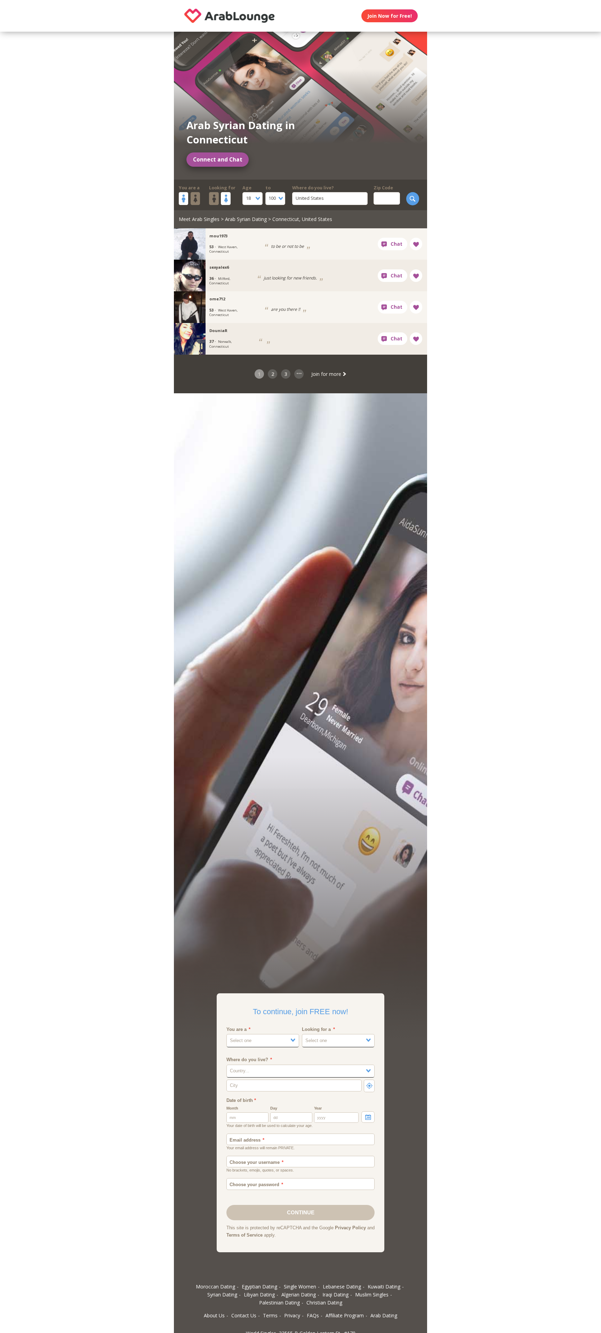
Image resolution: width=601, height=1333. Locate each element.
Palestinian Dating (279, 1302)
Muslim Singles (371, 1294)
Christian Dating (324, 1302)
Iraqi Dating (335, 1294)
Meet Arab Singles (199, 219)
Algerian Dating (298, 1294)
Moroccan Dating (215, 1286)
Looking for (222, 188)
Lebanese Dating (342, 1286)
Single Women (300, 1286)
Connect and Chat (217, 159)
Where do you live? (313, 188)
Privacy (292, 1315)
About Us (214, 1315)
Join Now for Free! (389, 16)
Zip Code (383, 188)
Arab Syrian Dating (246, 219)
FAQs (313, 1315)
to (268, 188)
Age (246, 188)
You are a (189, 188)
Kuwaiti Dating (384, 1286)
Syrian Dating (222, 1294)
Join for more (327, 374)
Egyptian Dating (259, 1286)
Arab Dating (383, 1315)
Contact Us (243, 1315)
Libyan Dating (259, 1294)
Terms (270, 1315)
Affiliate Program (345, 1315)
